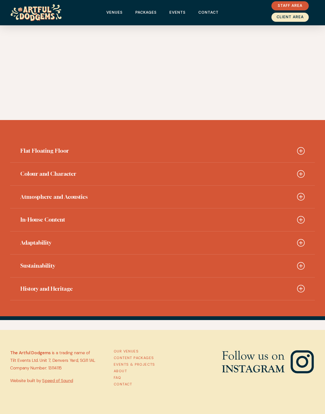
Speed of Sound (57, 380)
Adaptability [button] (35, 242)
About (120, 371)
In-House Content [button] (42, 219)
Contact (123, 384)
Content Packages (134, 358)
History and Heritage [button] (46, 288)
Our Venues (126, 351)
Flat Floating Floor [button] (44, 150)
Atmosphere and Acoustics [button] (54, 196)
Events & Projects (134, 364)
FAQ (117, 377)
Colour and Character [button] (48, 173)
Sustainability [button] (37, 265)
